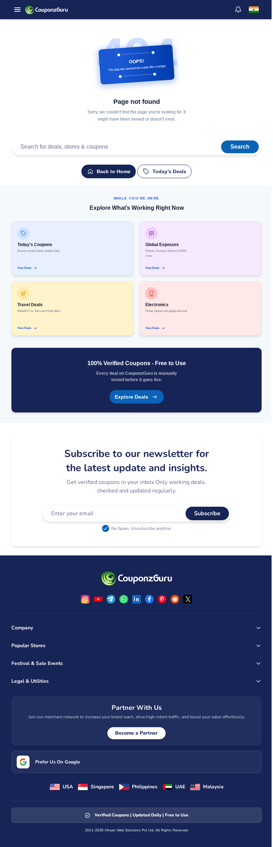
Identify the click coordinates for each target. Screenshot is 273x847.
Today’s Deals (169, 171)
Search (240, 147)
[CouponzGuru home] (46, 9)
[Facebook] (149, 599)
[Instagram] (85, 599)
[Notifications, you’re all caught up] (238, 9)
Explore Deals (131, 397)
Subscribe (207, 513)
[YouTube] (98, 599)
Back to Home (113, 171)
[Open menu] (17, 10)
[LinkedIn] (136, 599)
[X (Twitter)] (188, 599)
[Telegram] (111, 599)
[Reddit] (175, 599)
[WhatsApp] (124, 599)
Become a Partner (136, 733)
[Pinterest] (162, 599)
